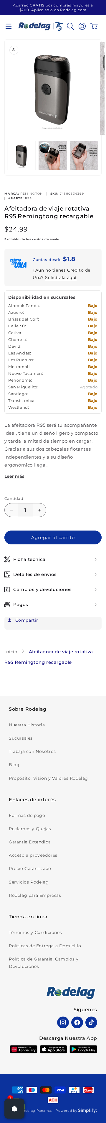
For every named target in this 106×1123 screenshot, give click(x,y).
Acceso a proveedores (33, 855)
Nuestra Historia (27, 725)
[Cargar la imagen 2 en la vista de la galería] (53, 155)
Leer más (14, 476)
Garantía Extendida (30, 842)
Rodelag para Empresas (35, 895)
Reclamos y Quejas (30, 828)
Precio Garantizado (30, 868)
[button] (8, 26)
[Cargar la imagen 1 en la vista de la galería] (21, 155)
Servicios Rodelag (29, 882)
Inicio (11, 651)
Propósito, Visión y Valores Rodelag (48, 778)
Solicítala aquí (61, 277)
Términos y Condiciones (35, 932)
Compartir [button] (26, 620)
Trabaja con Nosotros (32, 751)
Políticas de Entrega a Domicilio (45, 945)
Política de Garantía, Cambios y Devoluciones (44, 962)
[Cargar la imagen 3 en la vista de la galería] (84, 155)
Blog (14, 764)
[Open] (14, 1109)
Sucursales (21, 738)
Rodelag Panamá (35, 1111)
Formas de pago (27, 815)
